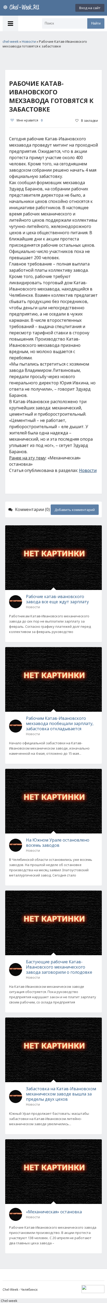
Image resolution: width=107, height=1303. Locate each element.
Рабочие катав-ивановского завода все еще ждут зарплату (57, 599)
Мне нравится (30, 120)
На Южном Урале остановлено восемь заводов (57, 842)
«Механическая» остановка (54, 1211)
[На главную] (22, 8)
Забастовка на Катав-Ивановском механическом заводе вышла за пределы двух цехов (61, 1094)
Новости (88, 470)
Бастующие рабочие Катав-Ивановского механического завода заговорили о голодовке (59, 967)
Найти (96, 23)
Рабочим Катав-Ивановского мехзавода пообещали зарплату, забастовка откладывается (59, 723)
